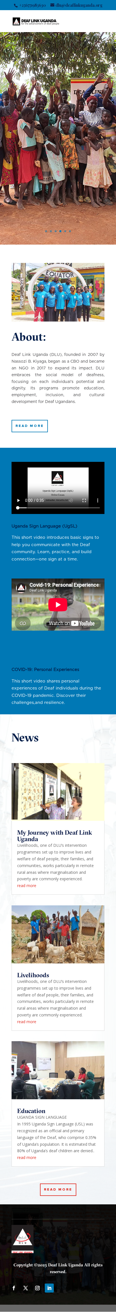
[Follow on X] (25, 1288)
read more (26, 885)
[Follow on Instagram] (37, 1288)
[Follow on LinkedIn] (49, 1288)
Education (31, 1111)
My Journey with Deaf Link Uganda (54, 835)
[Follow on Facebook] (13, 1288)
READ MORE (29, 426)
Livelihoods (33, 975)
